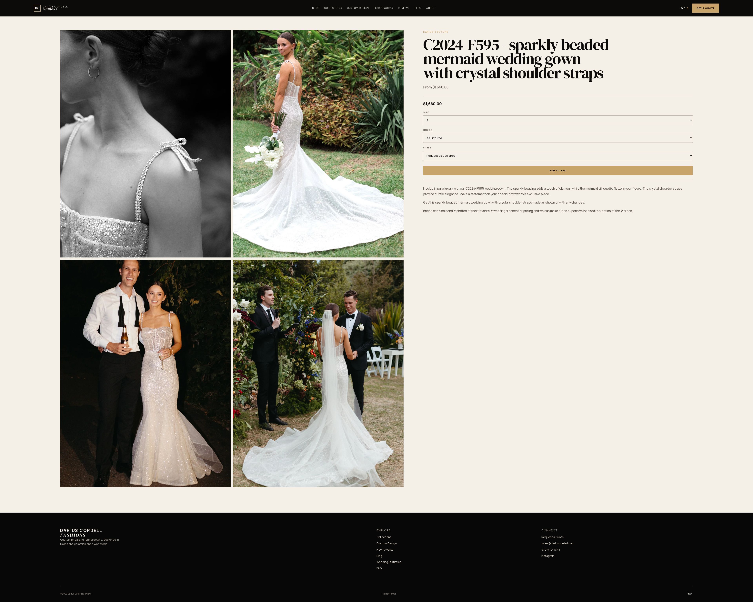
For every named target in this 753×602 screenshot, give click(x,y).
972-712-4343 (550, 549)
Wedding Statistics (388, 562)
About (430, 8)
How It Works (383, 8)
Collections (333, 8)
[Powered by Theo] (690, 594)
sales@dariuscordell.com (557, 543)
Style (427, 147)
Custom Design (358, 8)
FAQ (379, 568)
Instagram (548, 556)
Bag (684, 8)
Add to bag (557, 170)
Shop (315, 8)
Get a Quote (706, 8)
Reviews (403, 8)
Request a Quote (552, 537)
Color (428, 129)
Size (426, 112)
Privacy (385, 593)
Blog (418, 8)
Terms (392, 593)
